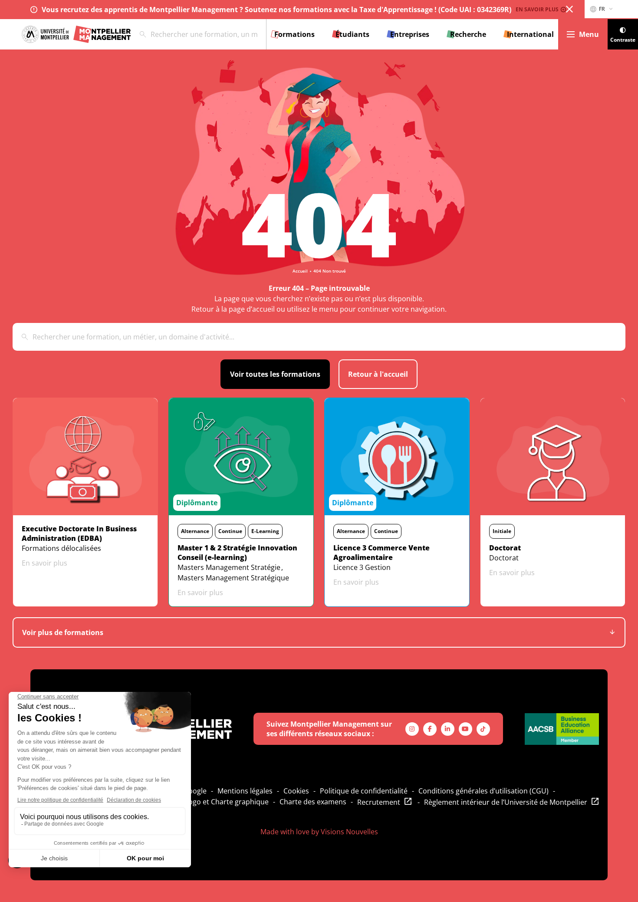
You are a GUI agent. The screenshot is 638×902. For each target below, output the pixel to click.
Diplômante (196, 502)
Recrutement (378, 802)
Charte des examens (313, 802)
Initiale (502, 531)
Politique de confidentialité (364, 791)
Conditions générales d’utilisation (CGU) (483, 791)
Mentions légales (245, 791)
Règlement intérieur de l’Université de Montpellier (505, 802)
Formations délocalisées (61, 548)
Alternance (195, 531)
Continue (230, 531)
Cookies (296, 791)
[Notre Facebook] (430, 729)
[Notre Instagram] (412, 729)
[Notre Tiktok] (483, 729)
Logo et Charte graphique (227, 802)
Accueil (300, 271)
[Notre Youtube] (465, 729)
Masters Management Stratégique (233, 578)
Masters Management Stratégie (229, 567)
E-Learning (265, 531)
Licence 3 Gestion (362, 567)
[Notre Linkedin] (447, 729)
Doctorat (504, 558)
